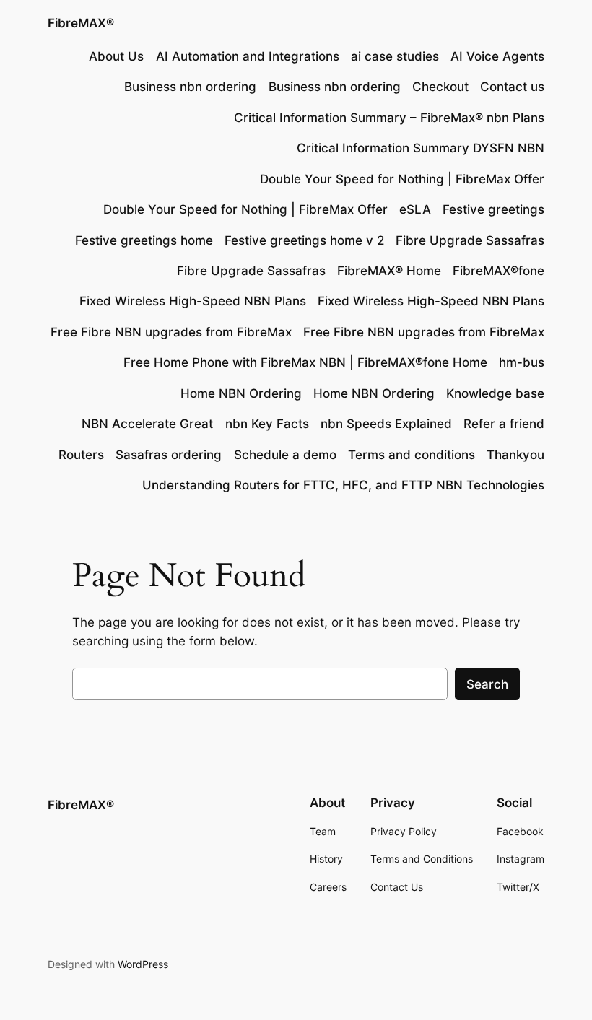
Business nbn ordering (190, 86)
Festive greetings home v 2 (304, 240)
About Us (116, 56)
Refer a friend (503, 424)
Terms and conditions (411, 455)
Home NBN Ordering (241, 393)
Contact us (512, 86)
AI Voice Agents (497, 56)
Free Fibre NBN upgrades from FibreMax (171, 332)
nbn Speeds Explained (386, 424)
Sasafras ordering (169, 455)
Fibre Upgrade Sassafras (470, 240)
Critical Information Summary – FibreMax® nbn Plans (389, 117)
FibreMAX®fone (498, 270)
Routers (81, 455)
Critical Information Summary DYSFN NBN (420, 148)
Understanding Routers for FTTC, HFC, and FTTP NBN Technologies (343, 485)
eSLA (415, 209)
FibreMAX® (81, 23)
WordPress (143, 964)
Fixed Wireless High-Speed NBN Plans (192, 301)
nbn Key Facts (267, 424)
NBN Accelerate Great (147, 424)
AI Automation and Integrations (247, 56)
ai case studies (395, 56)
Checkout (440, 86)
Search (487, 684)
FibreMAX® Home (389, 270)
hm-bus (521, 362)
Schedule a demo (285, 455)
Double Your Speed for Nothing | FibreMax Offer (402, 179)
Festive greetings (493, 209)
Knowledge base (495, 393)
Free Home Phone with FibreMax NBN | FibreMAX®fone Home (305, 362)
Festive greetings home (144, 240)
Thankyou (515, 455)
